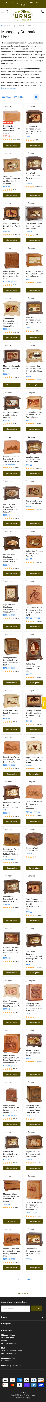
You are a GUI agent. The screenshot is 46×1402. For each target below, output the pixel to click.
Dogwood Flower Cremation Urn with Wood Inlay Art (33, 1154)
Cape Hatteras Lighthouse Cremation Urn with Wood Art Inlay (11, 608)
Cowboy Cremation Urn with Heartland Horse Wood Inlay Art (33, 714)
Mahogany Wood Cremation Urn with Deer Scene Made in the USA (11, 661)
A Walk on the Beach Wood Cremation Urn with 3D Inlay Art (34, 273)
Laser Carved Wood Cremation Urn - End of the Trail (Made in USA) (34, 611)
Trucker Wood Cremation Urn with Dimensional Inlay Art (33, 1252)
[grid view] (36, 97)
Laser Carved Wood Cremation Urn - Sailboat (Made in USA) (11, 852)
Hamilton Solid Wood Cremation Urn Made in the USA (11, 128)
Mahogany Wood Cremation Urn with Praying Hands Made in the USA (11, 1109)
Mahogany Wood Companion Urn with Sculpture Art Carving (11, 1197)
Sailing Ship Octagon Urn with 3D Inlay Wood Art (34, 553)
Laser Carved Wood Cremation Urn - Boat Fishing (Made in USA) (11, 1252)
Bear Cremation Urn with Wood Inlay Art (34, 502)
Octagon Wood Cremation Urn (32, 849)
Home (3, 26)
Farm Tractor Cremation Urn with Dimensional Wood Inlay (33, 321)
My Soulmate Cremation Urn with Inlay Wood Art (11, 898)
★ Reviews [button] (44, 703)
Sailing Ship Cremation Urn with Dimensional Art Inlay (33, 667)
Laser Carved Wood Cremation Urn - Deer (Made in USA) (11, 759)
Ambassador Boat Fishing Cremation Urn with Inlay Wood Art (34, 369)
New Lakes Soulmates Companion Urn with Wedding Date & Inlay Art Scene (34, 956)
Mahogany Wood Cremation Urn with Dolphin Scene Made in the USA (34, 1007)
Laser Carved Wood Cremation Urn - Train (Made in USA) (11, 458)
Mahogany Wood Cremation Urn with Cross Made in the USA (11, 275)
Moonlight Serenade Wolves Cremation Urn (11, 368)
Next (29, 1279)
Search (23, 1392)
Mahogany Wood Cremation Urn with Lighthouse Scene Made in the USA (33, 1109)
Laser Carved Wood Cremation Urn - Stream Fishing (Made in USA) (34, 805)
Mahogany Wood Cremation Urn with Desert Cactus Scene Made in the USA (11, 1059)
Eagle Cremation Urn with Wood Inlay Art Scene (34, 759)
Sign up (36, 1308)
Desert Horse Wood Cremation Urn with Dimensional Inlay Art (11, 951)
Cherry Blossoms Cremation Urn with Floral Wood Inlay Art (11, 1003)
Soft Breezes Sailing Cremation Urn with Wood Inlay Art (34, 226)
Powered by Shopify (23, 1397)
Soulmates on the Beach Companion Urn (10, 713)
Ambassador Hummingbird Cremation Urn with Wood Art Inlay (11, 322)
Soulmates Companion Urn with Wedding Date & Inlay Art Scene (11, 180)
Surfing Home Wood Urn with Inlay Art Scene (34, 1052)
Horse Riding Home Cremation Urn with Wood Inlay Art (34, 414)
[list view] (42, 97)
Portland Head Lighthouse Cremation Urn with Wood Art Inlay (11, 558)
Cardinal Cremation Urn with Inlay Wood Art (11, 226)
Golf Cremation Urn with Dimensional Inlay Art (11, 415)
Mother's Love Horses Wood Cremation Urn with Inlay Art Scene (11, 508)
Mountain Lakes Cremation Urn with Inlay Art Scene (33, 459)
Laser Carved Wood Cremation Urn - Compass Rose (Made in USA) (34, 1206)
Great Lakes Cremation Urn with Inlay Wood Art (11, 1154)
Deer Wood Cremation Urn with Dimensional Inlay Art (33, 177)
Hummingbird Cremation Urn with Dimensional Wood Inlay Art (33, 130)
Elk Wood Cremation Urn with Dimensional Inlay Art (11, 806)
